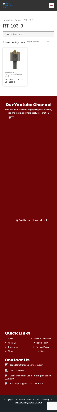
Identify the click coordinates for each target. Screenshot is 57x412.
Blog (43, 351)
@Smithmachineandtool (31, 220)
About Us (12, 343)
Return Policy (42, 343)
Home (5, 20)
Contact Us (13, 347)
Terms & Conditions (42, 339)
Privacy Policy (42, 347)
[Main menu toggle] (51, 5)
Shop (10, 351)
